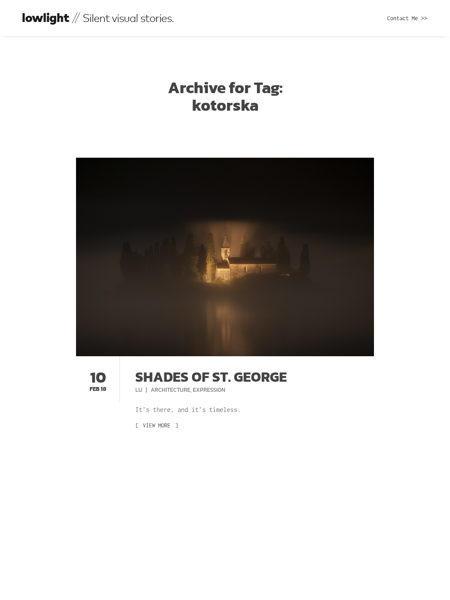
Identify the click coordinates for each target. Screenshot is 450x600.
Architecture (170, 390)
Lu (139, 390)
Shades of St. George (211, 376)
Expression (209, 390)
